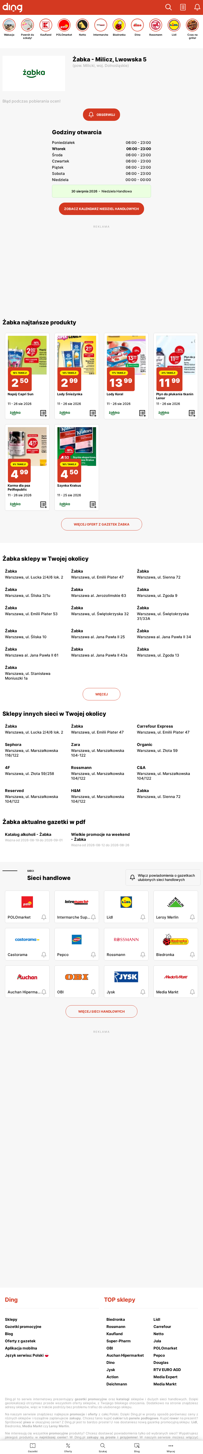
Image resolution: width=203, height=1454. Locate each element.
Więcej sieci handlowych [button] (101, 1011)
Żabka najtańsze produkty (39, 322)
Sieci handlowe (49, 877)
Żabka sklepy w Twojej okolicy (45, 558)
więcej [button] (101, 694)
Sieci (30, 870)
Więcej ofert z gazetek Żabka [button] (101, 524)
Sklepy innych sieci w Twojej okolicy (54, 713)
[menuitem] (33, 1447)
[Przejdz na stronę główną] (13, 8)
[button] (168, 7)
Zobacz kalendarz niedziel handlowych (101, 209)
